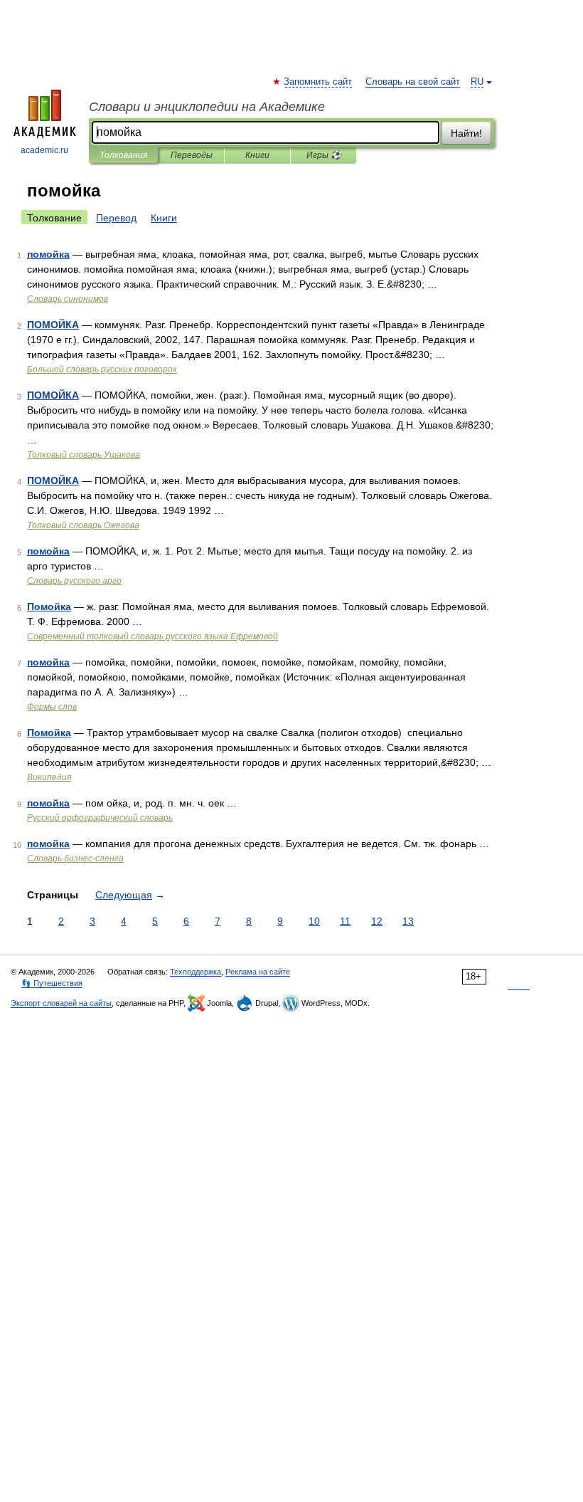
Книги (257, 155)
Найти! (466, 133)
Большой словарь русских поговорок (102, 369)
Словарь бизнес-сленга (75, 858)
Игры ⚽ (323, 155)
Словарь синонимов (67, 299)
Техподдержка (195, 971)
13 (408, 921)
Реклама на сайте (257, 971)
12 (377, 921)
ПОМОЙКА (53, 324)
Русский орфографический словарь (100, 818)
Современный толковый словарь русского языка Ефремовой (152, 636)
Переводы (192, 155)
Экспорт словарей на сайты (61, 1003)
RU (477, 82)
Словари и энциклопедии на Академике (207, 107)
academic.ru (44, 150)
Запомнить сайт (318, 82)
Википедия (49, 777)
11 (345, 921)
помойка (48, 254)
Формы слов (52, 707)
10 (314, 921)
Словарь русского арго (74, 581)
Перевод (116, 218)
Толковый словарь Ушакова (83, 455)
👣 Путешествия (51, 983)
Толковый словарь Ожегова (83, 525)
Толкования (123, 155)
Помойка (49, 606)
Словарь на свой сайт (412, 82)
